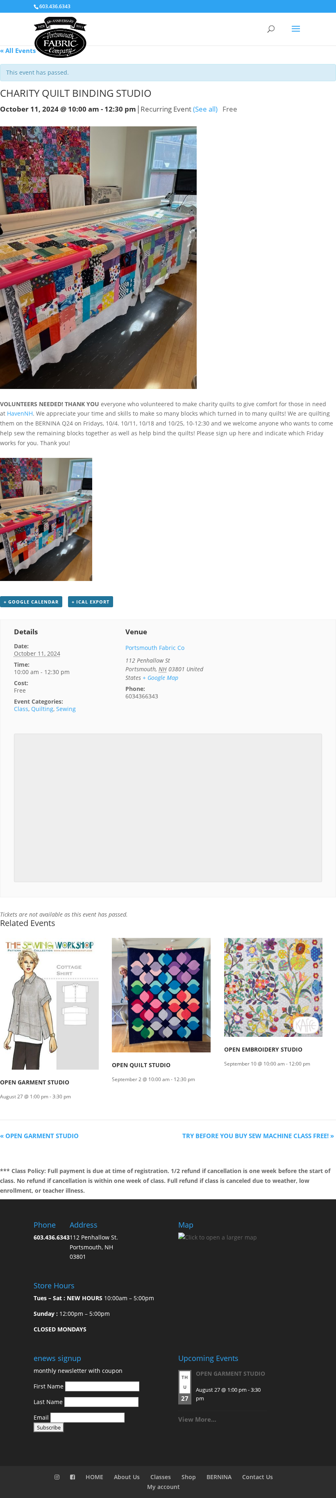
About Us (127, 1477)
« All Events (18, 50)
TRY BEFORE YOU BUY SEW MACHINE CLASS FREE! (258, 1136)
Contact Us (257, 1477)
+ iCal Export (90, 602)
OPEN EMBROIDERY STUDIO (263, 1049)
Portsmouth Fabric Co (154, 648)
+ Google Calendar (31, 602)
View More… (197, 1419)
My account (163, 1487)
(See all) (205, 109)
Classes (160, 1477)
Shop (189, 1477)
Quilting (42, 709)
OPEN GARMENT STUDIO (34, 1082)
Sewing (66, 709)
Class (21, 709)
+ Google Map (160, 678)
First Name (49, 1386)
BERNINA (219, 1477)
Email (41, 1417)
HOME (94, 1477)
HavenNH (20, 413)
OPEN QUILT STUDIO (141, 1065)
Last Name (48, 1402)
